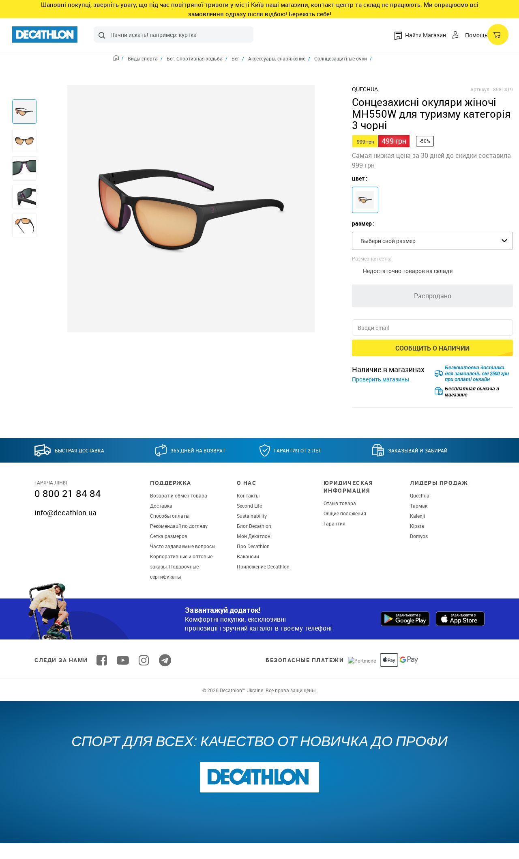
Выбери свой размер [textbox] (388, 241)
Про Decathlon (253, 546)
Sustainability (252, 515)
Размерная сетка (372, 258)
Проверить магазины (380, 379)
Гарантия (334, 523)
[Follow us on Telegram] (165, 660)
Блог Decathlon (254, 526)
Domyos (419, 536)
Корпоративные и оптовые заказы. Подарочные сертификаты (181, 566)
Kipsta (417, 526)
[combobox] (173, 34)
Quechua (419, 495)
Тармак (418, 505)
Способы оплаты (169, 515)
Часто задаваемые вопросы (182, 546)
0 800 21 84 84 (67, 493)
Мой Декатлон (253, 536)
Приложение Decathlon (263, 566)
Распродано (432, 295)
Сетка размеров (168, 536)
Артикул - (481, 89)
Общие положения (345, 513)
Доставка (161, 505)
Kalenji (417, 515)
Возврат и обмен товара (178, 495)
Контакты (248, 495)
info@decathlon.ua (65, 512)
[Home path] (119, 59)
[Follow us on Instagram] (144, 660)
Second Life (249, 505)
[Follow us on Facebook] (102, 660)
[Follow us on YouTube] (123, 660)
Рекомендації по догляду (179, 526)
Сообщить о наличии (432, 348)
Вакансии (248, 556)
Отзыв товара (340, 503)
